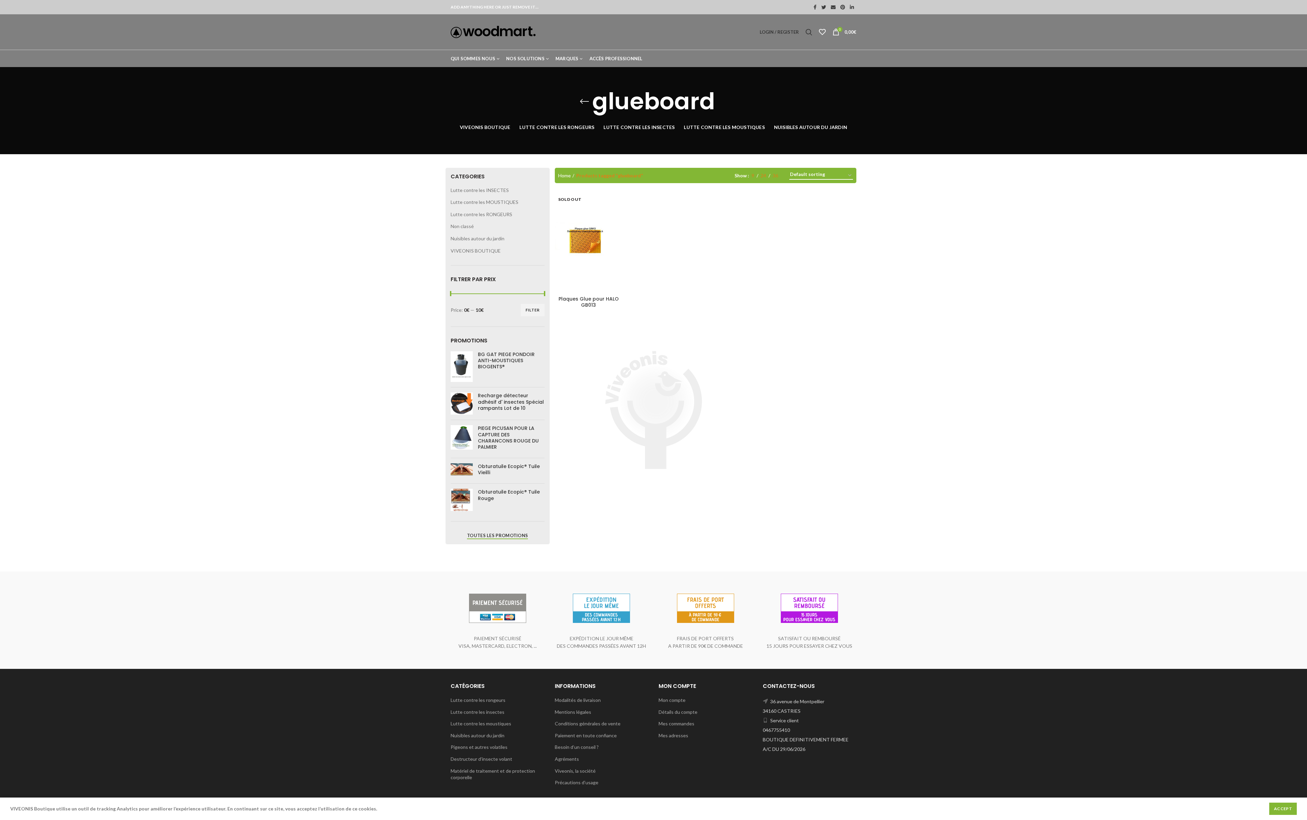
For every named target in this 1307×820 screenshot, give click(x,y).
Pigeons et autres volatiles (479, 747)
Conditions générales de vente (587, 723)
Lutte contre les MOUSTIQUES (484, 202)
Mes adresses (673, 735)
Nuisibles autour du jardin (477, 238)
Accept (1283, 808)
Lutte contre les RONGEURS (481, 214)
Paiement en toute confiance (586, 735)
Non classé (462, 226)
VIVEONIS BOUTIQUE (476, 251)
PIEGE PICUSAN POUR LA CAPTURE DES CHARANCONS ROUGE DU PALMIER (508, 437)
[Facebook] (815, 7)
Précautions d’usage (576, 782)
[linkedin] (852, 7)
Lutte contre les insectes (477, 712)
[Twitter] (823, 7)
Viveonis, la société (575, 771)
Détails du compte (678, 712)
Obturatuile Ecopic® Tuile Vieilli (509, 469)
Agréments (567, 759)
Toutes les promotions (497, 535)
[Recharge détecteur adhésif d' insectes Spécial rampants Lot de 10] (462, 403)
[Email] (833, 7)
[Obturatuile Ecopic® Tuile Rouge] (462, 500)
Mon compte (672, 700)
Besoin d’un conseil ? (577, 747)
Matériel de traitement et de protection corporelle (493, 774)
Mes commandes (676, 723)
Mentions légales (573, 712)
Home (564, 175)
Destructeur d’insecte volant (481, 759)
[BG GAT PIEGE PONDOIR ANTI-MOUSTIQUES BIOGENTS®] (462, 366)
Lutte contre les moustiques (481, 723)
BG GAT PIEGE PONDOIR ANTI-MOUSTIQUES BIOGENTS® (506, 360)
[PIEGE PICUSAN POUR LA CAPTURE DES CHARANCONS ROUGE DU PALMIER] (462, 439)
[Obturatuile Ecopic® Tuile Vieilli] (462, 470)
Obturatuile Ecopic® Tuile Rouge (509, 495)
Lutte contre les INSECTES (480, 190)
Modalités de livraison (578, 700)
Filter (533, 309)
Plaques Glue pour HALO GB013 (589, 302)
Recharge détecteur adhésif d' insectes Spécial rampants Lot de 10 (511, 401)
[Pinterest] (843, 7)
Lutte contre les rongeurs (478, 700)
